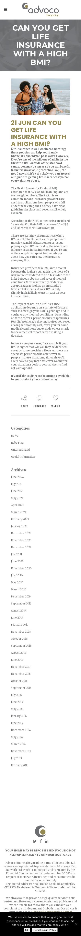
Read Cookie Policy (45, 930)
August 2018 (18, 652)
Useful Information (23, 456)
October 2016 (19, 681)
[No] (76, 924)
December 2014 (21, 730)
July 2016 (16, 695)
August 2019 (18, 610)
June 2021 (17, 561)
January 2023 (19, 526)
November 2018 (21, 631)
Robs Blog (17, 442)
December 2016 (21, 674)
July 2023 (16, 484)
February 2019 (19, 624)
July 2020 (17, 575)
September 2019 (21, 603)
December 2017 (20, 667)
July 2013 (16, 758)
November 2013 (21, 751)
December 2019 (21, 596)
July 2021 (16, 554)
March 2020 (19, 589)
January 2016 (19, 716)
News (14, 435)
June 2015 (17, 723)
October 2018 (19, 638)
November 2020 (21, 568)
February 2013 (19, 765)
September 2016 (21, 688)
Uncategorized (20, 449)
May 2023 (17, 498)
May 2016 (17, 709)
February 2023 (20, 519)
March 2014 (18, 744)
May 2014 (17, 737)
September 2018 (21, 645)
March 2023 (18, 512)
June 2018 (17, 659)
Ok (27, 930)
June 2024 (17, 477)
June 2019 (17, 617)
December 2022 (21, 533)
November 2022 (21, 540)
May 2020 (17, 582)
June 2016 (17, 702)
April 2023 (17, 505)
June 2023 (17, 491)
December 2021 (21, 547)
